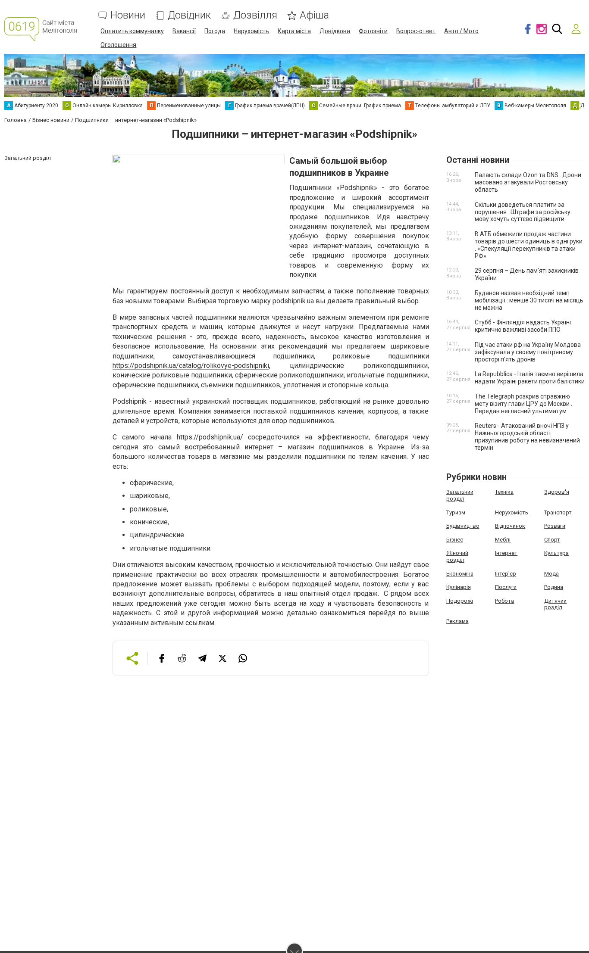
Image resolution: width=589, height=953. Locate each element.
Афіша (314, 15)
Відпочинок (510, 526)
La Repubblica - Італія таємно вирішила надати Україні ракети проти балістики (530, 378)
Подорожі (459, 601)
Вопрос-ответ (415, 31)
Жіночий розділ (457, 556)
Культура (556, 553)
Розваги (554, 526)
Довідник (189, 15)
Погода (214, 31)
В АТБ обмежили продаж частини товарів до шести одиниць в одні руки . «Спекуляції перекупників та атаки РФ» (529, 244)
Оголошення (118, 44)
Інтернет (506, 553)
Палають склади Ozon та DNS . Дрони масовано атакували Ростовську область (528, 182)
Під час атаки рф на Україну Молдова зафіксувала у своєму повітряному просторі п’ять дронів (528, 352)
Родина (553, 587)
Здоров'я (556, 492)
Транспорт (558, 512)
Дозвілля (255, 15)
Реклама (457, 621)
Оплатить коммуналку (132, 31)
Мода (551, 573)
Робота (504, 601)
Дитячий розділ (555, 604)
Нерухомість (251, 31)
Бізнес (454, 539)
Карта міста (294, 31)
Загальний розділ (459, 495)
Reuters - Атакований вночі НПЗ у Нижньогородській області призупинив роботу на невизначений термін (527, 436)
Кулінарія (458, 587)
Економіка (459, 573)
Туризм (455, 512)
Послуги (506, 587)
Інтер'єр (505, 573)
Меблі (503, 539)
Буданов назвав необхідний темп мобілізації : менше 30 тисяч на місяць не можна (529, 300)
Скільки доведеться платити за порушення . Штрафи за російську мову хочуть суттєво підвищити (522, 212)
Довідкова (335, 31)
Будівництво (462, 526)
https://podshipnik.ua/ (210, 437)
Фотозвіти (373, 31)
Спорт (552, 539)
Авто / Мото (461, 31)
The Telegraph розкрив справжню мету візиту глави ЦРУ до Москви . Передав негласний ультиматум (523, 403)
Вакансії (184, 31)
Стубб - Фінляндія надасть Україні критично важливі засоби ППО (523, 326)
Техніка (504, 492)
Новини (127, 15)
